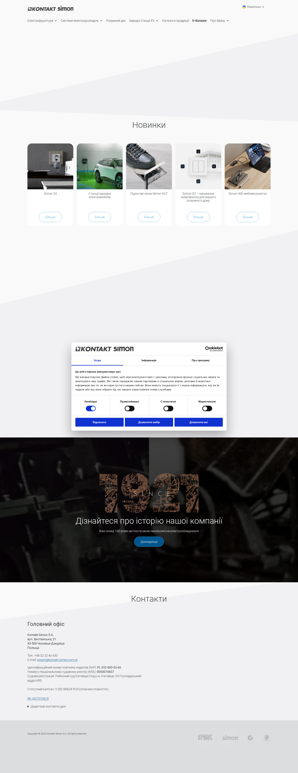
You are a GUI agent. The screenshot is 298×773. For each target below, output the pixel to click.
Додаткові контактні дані (48, 706)
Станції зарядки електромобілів (99, 195)
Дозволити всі (199, 422)
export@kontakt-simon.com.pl (57, 660)
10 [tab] (166, 97)
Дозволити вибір (149, 422)
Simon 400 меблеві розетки (248, 193)
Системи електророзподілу (80, 20)
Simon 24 (50, 193)
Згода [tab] (97, 360)
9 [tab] (162, 97)
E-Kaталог (199, 20)
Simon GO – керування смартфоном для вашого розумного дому (198, 197)
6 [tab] (149, 97)
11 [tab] (171, 97)
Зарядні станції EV (142, 20)
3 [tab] (136, 97)
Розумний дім (116, 20)
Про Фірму (217, 20)
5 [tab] (145, 97)
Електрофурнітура (40, 20)
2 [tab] (132, 97)
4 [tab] (141, 97)
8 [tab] (158, 97)
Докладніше (149, 541)
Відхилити (99, 422)
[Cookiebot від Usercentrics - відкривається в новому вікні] (208, 349)
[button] (56, 342)
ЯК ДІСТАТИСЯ (38, 698)
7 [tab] (153, 97)
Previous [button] (4, 63)
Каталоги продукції (175, 20)
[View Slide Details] (149, 63)
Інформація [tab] (149, 360)
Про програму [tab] (201, 360)
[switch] (130, 408)
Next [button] (293, 63)
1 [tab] (128, 97)
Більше (50, 217)
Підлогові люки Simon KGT (149, 193)
